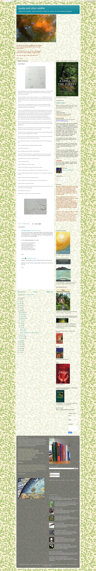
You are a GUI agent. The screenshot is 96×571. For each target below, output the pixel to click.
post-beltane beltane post (54, 497)
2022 (20, 301)
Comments (60, 180)
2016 (20, 341)
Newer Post (21, 292)
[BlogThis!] (36, 224)
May (21, 325)
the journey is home (59, 537)
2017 (20, 310)
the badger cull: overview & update (62, 544)
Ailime (76, 564)
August (22, 319)
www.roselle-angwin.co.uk (62, 115)
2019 (20, 307)
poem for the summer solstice (55, 551)
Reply (22, 254)
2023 (20, 299)
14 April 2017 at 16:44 (36, 230)
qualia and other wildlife (31, 8)
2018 (20, 309)
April (21, 327)
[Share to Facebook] (39, 224)
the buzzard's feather (59, 523)
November (22, 314)
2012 (20, 348)
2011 (20, 350)
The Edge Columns (25, 230)
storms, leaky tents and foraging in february (29, 332)
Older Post (50, 292)
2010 (20, 352)
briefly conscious (60, 102)
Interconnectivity (58, 509)
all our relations (23, 329)
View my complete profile (68, 170)
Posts (59, 178)
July (21, 321)
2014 (20, 344)
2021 (20, 303)
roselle (22, 258)
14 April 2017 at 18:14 (31, 258)
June (21, 323)
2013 (20, 346)
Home (36, 292)
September (23, 318)
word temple (23, 330)
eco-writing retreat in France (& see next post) (65, 502)
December (22, 312)
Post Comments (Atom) (29, 294)
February (22, 336)
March (22, 335)
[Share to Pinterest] (40, 224)
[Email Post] (33, 223)
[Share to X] (38, 224)
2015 (20, 342)
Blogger (50, 565)
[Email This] (35, 224)
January (22, 338)
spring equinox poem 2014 (61, 530)
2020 (20, 305)
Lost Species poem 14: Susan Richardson (58, 556)
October (22, 316)
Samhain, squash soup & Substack (62, 516)
